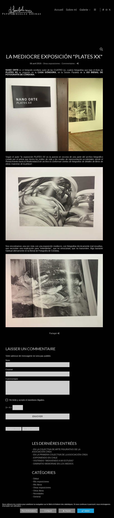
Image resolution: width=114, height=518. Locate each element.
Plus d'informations (29, 511)
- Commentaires (67, 63)
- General (36, 496)
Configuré (48, 511)
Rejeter (68, 511)
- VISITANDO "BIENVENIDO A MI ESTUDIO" (53, 460)
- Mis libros (37, 484)
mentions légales (36, 400)
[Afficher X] (109, 9)
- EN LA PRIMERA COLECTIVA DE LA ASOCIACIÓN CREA (60, 454)
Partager (53, 333)
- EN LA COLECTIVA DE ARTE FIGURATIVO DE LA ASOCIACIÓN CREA (56, 450)
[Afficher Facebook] (103, 9)
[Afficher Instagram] (106, 9)
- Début (35, 478)
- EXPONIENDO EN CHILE (44, 457)
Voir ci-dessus (13, 429)
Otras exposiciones (51, 63)
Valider (87, 511)
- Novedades (38, 493)
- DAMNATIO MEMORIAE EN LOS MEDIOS (52, 463)
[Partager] (77, 63)
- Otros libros (38, 490)
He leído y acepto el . (26, 400)
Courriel (9, 369)
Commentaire (12, 379)
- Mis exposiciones (40, 481)
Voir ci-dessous (31, 429)
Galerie (84, 9)
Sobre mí (71, 9)
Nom (8, 360)
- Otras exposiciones (41, 487)
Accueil (58, 9)
